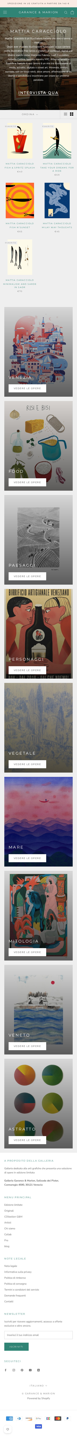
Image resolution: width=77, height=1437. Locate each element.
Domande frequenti (15, 1295)
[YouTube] (30, 1370)
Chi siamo (9, 1228)
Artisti (7, 1222)
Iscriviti (16, 1346)
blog (6, 1246)
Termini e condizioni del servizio (21, 1289)
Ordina (28, 114)
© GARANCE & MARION (38, 1393)
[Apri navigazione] (5, 12)
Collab (7, 1234)
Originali (9, 1210)
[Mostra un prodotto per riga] (65, 114)
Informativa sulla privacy (18, 1272)
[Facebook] (5, 1370)
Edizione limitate (13, 1205)
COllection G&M (13, 1216)
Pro (6, 1240)
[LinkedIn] (38, 1370)
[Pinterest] (22, 1370)
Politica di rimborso (15, 1278)
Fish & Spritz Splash (20, 167)
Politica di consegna (15, 1283)
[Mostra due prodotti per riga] (71, 114)
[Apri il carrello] (72, 12)
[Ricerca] (66, 12)
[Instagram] (14, 1370)
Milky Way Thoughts (57, 227)
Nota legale (10, 1266)
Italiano (37, 1385)
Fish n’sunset (20, 227)
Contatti (8, 1301)
